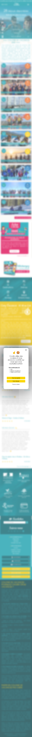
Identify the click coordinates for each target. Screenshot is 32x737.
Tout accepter (16, 378)
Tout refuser (16, 381)
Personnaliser (16, 384)
